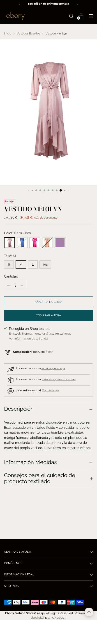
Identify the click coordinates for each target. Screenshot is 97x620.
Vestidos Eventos (28, 33)
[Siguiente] (78, 4)
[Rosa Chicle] (34, 242)
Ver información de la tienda (28, 338)
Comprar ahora (48, 315)
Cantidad (11, 276)
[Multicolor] (47, 242)
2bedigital (37, 617)
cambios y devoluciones (58, 379)
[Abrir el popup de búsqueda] (71, 16)
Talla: (10, 256)
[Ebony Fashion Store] (15, 15)
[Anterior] (19, 4)
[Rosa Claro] (9, 242)
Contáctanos (50, 390)
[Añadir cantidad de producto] (22, 285)
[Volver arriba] (89, 612)
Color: (17, 233)
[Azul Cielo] (22, 242)
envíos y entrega (53, 368)
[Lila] (60, 242)
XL (45, 264)
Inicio (7, 33)
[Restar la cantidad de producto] (8, 285)
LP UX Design (57, 617)
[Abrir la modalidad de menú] (90, 16)
